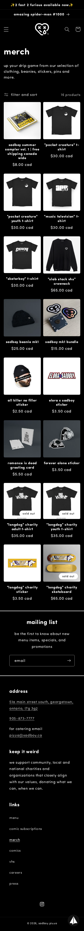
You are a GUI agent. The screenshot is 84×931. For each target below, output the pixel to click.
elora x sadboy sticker (62, 402)
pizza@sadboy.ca (25, 735)
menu (14, 817)
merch (14, 839)
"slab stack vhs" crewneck (62, 281)
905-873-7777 (22, 718)
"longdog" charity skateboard (61, 589)
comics (15, 850)
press (13, 883)
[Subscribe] (69, 660)
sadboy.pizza (47, 923)
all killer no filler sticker (22, 402)
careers (15, 872)
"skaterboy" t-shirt (22, 278)
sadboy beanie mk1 (22, 342)
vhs (12, 861)
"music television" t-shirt (61, 218)
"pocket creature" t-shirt (61, 146)
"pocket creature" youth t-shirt (22, 218)
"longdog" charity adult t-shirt (22, 526)
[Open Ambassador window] (73, 920)
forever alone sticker (62, 463)
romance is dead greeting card (22, 465)
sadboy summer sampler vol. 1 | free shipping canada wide (22, 151)
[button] (6, 29)
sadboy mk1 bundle (61, 342)
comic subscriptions (25, 828)
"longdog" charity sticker (22, 589)
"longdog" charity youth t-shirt (61, 526)
